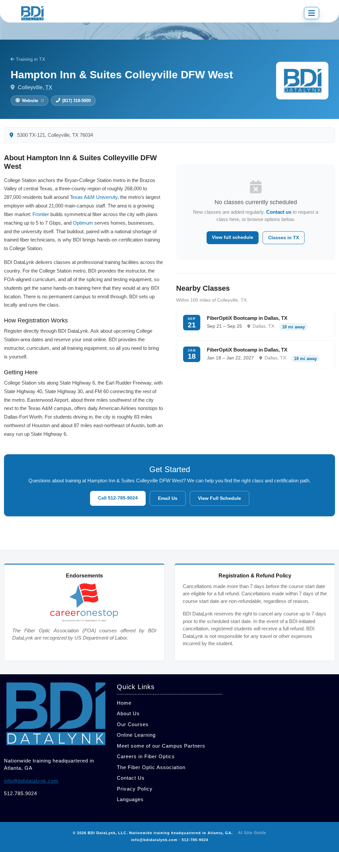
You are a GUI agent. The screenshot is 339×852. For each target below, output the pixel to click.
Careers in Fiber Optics (146, 756)
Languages (130, 799)
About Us (128, 713)
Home (124, 703)
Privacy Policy (135, 789)
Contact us (278, 212)
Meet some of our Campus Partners (161, 746)
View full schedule (232, 237)
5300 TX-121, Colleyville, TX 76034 (54, 135)
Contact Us (131, 778)
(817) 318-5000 (76, 100)
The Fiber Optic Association (151, 767)
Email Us (167, 498)
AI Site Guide (252, 833)
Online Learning (136, 735)
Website (30, 100)
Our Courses (133, 724)
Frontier (40, 214)
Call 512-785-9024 (118, 497)
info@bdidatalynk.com (31, 781)
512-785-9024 (195, 840)
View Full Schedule (219, 498)
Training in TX (30, 59)
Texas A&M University (94, 197)
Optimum (83, 223)
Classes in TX (283, 237)
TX (48, 87)
